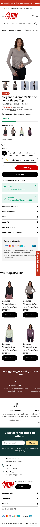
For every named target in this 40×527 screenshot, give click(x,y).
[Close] (36, 186)
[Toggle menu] (3, 15)
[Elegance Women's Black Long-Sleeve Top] (6, 128)
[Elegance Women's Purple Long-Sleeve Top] (30, 128)
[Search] (35, 23)
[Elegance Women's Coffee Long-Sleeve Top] (14, 128)
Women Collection (15, 30)
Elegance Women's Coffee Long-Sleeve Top (30, 304)
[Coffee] (3, 143)
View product (9, 315)
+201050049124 (11, 468)
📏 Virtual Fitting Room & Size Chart (20, 160)
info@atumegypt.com (14, 475)
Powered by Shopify (20, 523)
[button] (38, 263)
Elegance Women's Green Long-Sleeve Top (9, 347)
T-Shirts (9, 104)
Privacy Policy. (20, 451)
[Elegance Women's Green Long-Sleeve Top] (22, 128)
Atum (10, 523)
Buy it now (20, 174)
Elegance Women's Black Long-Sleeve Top (9, 304)
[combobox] (20, 23)
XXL (30, 153)
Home (4, 30)
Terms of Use (31, 448)
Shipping (13, 110)
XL (23, 153)
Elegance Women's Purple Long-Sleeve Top (30, 347)
